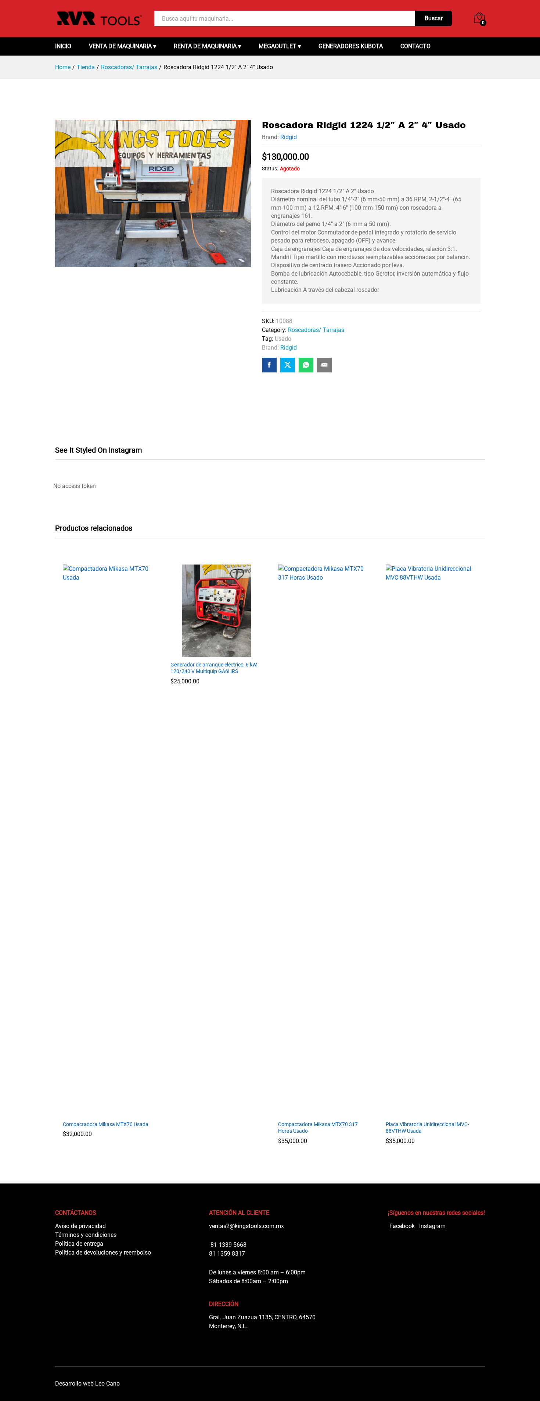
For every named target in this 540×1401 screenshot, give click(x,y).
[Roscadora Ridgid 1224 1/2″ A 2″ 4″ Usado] (269, 365)
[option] (109, 856)
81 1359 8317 (227, 1253)
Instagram (432, 1226)
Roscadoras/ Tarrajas (316, 329)
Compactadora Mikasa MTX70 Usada (105, 1124)
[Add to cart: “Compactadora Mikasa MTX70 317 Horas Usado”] (323, 1112)
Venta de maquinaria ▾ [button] (122, 46)
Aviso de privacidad (80, 1226)
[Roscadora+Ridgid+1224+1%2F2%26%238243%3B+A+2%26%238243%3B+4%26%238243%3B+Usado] (287, 365)
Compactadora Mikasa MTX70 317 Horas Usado (318, 1127)
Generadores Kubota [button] (350, 46)
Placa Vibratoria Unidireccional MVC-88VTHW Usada (427, 1127)
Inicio (63, 46)
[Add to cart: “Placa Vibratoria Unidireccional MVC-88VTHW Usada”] (431, 1112)
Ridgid (288, 137)
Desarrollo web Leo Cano (87, 1383)
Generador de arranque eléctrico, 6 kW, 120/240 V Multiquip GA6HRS (214, 668)
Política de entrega (79, 1243)
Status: (270, 168)
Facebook (401, 1226)
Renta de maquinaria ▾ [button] (207, 46)
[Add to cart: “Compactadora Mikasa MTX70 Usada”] (108, 1112)
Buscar (434, 18)
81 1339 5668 (227, 1244)
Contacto (415, 46)
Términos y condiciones (85, 1234)
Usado (283, 338)
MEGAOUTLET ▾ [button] (280, 46)
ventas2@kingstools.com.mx (246, 1226)
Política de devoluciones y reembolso (103, 1252)
